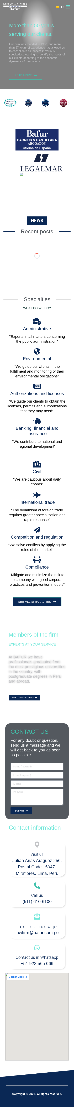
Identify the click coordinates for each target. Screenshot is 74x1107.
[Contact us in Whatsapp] (37, 948)
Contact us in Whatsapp (37, 957)
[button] (5, 103)
